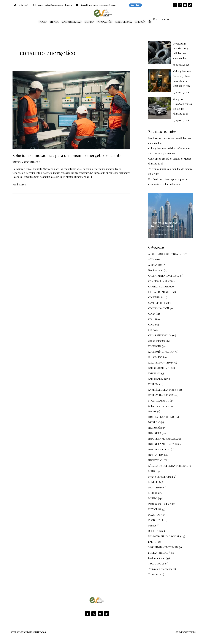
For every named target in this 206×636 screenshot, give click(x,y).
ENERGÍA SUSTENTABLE (26, 162)
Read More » (19, 184)
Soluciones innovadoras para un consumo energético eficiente (67, 155)
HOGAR (152, 411)
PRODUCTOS (155, 520)
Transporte (154, 574)
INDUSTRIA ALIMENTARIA (163, 438)
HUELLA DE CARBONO (161, 416)
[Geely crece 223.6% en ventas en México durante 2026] (159, 108)
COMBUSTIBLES (157, 302)
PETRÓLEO (154, 509)
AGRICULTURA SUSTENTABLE (165, 253)
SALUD (152, 541)
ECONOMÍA (154, 346)
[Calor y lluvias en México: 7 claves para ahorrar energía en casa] (159, 80)
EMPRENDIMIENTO (159, 368)
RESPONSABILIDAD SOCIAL (164, 536)
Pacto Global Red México (161, 503)
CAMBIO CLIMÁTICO (160, 281)
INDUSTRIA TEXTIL (159, 449)
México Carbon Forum (160, 476)
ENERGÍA (153, 384)
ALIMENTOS (155, 264)
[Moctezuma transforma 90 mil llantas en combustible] (159, 52)
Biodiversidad (155, 270)
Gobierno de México (159, 406)
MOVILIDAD (155, 487)
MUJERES (153, 492)
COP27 (151, 313)
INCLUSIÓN (155, 427)
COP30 (152, 330)
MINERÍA (153, 482)
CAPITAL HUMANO (159, 286)
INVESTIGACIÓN (157, 460)
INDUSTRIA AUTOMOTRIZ (163, 444)
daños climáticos (157, 340)
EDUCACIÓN (155, 357)
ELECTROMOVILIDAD (160, 362)
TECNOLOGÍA (156, 563)
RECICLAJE (154, 530)
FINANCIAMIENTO (158, 400)
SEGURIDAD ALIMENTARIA (163, 547)
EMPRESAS (154, 373)
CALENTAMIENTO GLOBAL (163, 275)
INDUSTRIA (154, 433)
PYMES (152, 525)
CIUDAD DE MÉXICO (159, 291)
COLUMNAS (155, 297)
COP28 (152, 319)
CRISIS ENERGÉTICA (160, 335)
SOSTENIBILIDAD (158, 552)
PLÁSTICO (154, 514)
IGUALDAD (154, 422)
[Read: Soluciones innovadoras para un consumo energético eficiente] (71, 109)
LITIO (151, 471)
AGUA (151, 259)
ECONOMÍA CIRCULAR (161, 351)
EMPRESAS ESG (157, 378)
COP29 (152, 324)
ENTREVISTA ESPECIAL (161, 395)
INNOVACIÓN (156, 454)
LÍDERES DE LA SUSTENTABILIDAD (168, 465)
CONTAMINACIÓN (158, 308)
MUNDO (152, 498)
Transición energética (160, 569)
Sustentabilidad (156, 558)
